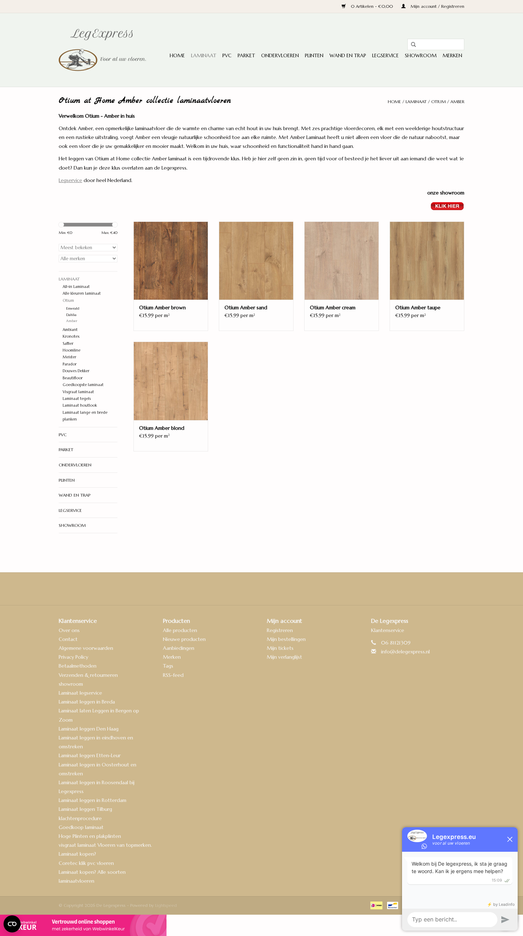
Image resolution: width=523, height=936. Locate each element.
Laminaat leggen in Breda (87, 702)
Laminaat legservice (80, 693)
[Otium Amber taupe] (427, 260)
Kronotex (71, 336)
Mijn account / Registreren (436, 6)
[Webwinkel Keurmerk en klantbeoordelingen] (261, 925)
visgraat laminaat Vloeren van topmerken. (105, 845)
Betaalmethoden (77, 666)
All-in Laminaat (76, 286)
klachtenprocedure (80, 818)
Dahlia (71, 315)
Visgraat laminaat (78, 391)
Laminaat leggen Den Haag (88, 729)
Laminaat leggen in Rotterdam (92, 800)
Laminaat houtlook (80, 405)
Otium (438, 101)
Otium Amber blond (161, 428)
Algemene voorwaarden (86, 648)
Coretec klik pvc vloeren (86, 863)
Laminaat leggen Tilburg (85, 809)
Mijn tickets (280, 648)
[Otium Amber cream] (341, 260)
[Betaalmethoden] (376, 905)
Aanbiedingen (178, 648)
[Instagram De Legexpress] (280, 588)
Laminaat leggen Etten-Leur (90, 755)
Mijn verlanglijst (284, 657)
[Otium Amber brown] (170, 260)
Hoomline (71, 350)
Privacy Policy (73, 657)
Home (177, 55)
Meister (69, 356)
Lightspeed (166, 905)
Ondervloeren (280, 55)
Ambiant (70, 329)
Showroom (421, 55)
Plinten (314, 55)
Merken (452, 55)
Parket (246, 55)
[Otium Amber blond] (170, 381)
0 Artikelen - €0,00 (371, 6)
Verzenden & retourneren (88, 675)
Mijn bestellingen (286, 639)
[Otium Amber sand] (256, 260)
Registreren (280, 630)
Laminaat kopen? (77, 854)
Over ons (69, 630)
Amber (457, 101)
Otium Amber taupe (417, 307)
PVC (227, 55)
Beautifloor (73, 377)
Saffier (68, 343)
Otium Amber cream (332, 307)
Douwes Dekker (76, 370)
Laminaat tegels (77, 398)
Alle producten (180, 630)
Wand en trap (347, 55)
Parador (69, 364)
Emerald (72, 308)
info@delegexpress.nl (405, 651)
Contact (68, 639)
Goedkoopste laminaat (83, 384)
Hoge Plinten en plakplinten (90, 836)
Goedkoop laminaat (81, 827)
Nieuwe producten (184, 639)
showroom (71, 684)
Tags (168, 666)
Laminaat (203, 55)
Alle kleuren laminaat (82, 293)
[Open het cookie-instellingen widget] (12, 921)
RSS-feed (173, 675)
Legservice (385, 55)
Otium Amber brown (162, 307)
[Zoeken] (410, 45)
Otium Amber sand (245, 307)
